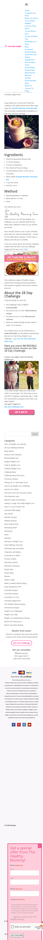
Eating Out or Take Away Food (16, 482)
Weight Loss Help (11, 614)
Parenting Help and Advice (14, 548)
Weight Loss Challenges (13, 611)
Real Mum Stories (11, 562)
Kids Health (8, 514)
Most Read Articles (11, 524)
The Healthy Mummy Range (14, 604)
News (6, 535)
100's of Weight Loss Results (15, 444)
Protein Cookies (10, 559)
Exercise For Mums (11, 489)
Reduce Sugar (9, 580)
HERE (26, 249)
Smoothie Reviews (11, 594)
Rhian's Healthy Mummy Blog (15, 583)
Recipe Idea (8, 569)
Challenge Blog (10, 472)
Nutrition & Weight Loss (13, 541)
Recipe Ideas (9, 573)
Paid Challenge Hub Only (13, 545)
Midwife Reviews (10, 521)
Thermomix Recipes (11, 608)
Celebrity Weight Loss (12, 468)
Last (12, 878)
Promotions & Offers (12, 555)
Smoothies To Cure (11, 597)
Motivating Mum (10, 528)
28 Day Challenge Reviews (14, 448)
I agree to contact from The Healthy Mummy (23, 918)
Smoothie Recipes (11, 590)
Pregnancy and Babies (12, 552)
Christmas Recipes (11, 479)
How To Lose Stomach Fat (14, 507)
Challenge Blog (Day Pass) (14, 475)
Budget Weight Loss (12, 461)
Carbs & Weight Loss (12, 465)
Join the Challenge (21, 643)
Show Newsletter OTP (12, 587)
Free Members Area (11, 496)
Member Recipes (10, 517)
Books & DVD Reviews (12, 455)
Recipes (7, 576)
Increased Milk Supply (12, 510)
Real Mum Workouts (12, 566)
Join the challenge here (14, 407)
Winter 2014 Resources (13, 621)
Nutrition (7, 538)
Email (16, 888)
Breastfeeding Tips (11, 458)
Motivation (8, 531)
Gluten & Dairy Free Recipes (14, 500)
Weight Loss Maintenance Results (17, 618)
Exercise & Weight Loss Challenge (17, 486)
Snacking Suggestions (12, 94)
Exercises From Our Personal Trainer (18, 493)
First (12, 869)
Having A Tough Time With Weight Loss (19, 503)
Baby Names (9, 451)
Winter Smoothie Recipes (13, 625)
